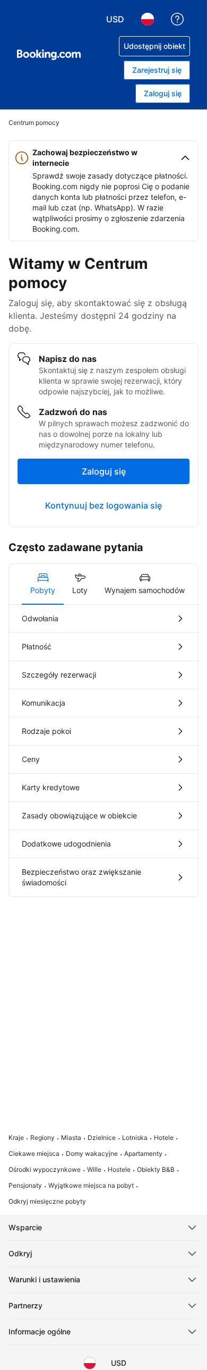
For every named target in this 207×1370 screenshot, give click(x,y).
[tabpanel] (103, 751)
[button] (103, 158)
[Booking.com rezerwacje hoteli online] (49, 54)
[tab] (43, 584)
